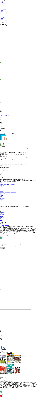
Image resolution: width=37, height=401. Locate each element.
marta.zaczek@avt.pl (4, 399)
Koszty (8, 115)
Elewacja (2, 115)
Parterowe (3, 4)
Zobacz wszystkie (4, 9)
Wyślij (0, 236)
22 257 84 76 (1, 1)
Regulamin (3, 225)
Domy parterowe (4, 17)
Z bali (3, 6)
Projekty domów (2, 2)
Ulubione (2, 10)
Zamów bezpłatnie (2, 374)
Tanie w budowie (4, 3)
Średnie (3, 7)
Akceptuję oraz (4, 225)
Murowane (4, 5)
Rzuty (0, 115)
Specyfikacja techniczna (5, 115)
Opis (9, 115)
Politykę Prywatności (7, 225)
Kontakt (2, 11)
